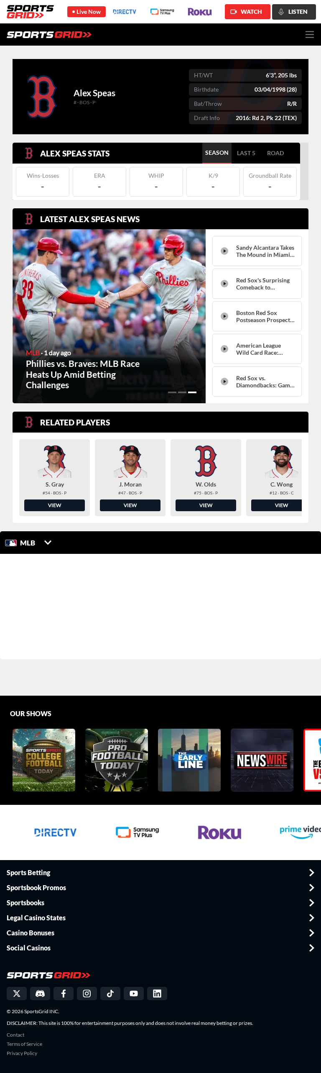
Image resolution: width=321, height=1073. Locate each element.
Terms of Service (24, 1044)
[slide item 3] (192, 392)
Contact (15, 1035)
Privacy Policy (22, 1053)
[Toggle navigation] (310, 34)
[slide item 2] (182, 392)
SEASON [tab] (217, 152)
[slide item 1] (172, 392)
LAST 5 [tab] (246, 152)
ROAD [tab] (275, 152)
